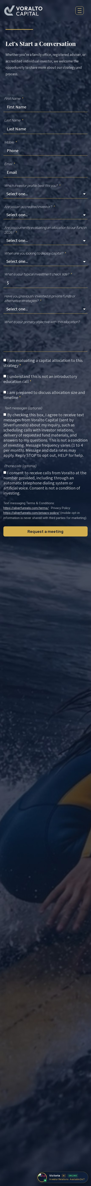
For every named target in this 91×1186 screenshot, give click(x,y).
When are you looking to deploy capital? (34, 253)
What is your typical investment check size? (37, 274)
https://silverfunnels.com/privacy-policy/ (31, 513)
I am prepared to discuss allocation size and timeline (44, 395)
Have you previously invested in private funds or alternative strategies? (39, 298)
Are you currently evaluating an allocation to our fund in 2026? (45, 230)
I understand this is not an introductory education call (40, 379)
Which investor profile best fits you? (31, 185)
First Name (12, 98)
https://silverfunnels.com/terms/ (26, 508)
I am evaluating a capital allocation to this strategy (43, 363)
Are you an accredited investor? (28, 206)
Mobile (9, 142)
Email (8, 164)
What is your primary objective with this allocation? (42, 321)
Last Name (12, 120)
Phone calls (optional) (20, 466)
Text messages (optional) (23, 408)
